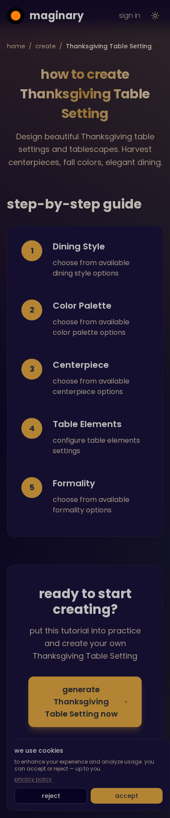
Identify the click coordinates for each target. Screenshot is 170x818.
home (16, 46)
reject (51, 795)
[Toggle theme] (155, 16)
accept (126, 795)
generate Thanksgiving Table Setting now (81, 701)
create (45, 46)
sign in (129, 15)
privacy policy (33, 779)
